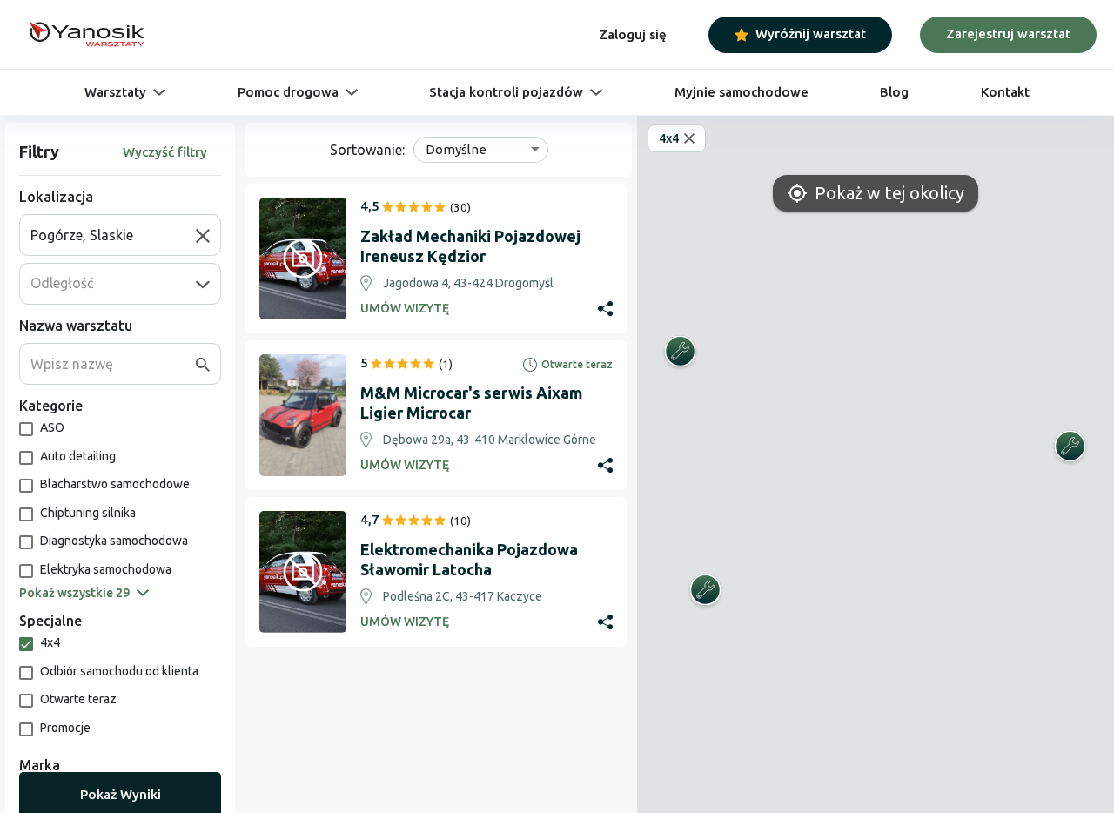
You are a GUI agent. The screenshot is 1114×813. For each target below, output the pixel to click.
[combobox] (113, 235)
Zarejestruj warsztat (1008, 33)
